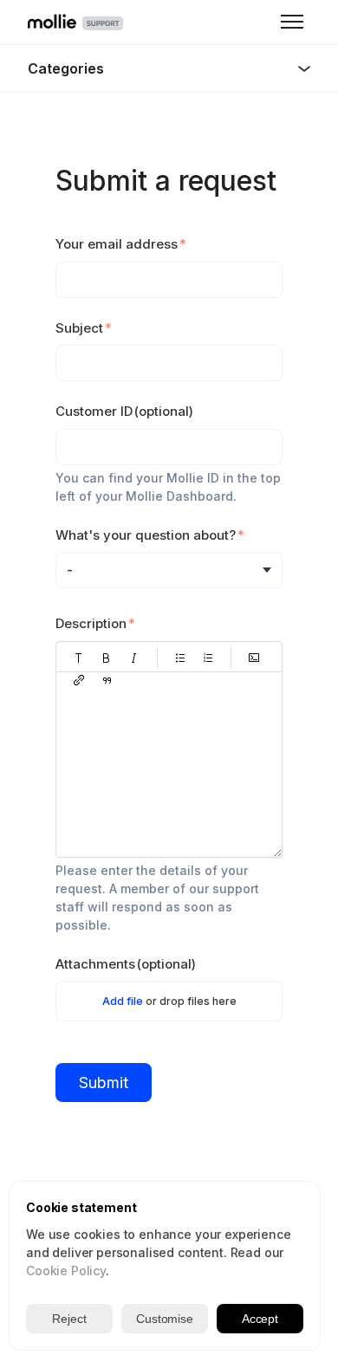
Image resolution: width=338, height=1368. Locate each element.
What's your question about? (145, 535)
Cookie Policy (66, 1270)
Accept (260, 1319)
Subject (79, 328)
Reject (69, 1319)
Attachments (125, 964)
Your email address (116, 244)
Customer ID (124, 411)
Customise (164, 1319)
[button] (78, 657)
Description (91, 623)
